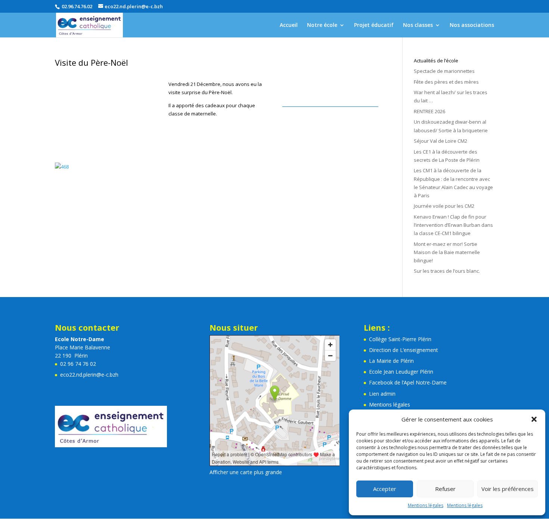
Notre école (322, 25)
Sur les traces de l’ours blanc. (447, 271)
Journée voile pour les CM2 (444, 206)
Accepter (384, 488)
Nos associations (472, 25)
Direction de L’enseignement (403, 349)
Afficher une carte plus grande (246, 472)
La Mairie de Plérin (391, 360)
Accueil (289, 25)
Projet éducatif (374, 25)
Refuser (445, 488)
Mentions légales (425, 505)
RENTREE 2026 (429, 111)
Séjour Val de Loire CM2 (440, 141)
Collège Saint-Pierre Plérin (400, 339)
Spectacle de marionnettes (444, 71)
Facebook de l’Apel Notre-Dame (408, 382)
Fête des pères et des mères (446, 81)
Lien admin (382, 393)
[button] (534, 419)
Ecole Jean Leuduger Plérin (401, 371)
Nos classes (418, 25)
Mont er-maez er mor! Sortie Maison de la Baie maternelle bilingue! (447, 252)
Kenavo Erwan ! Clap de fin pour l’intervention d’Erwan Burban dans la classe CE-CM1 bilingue (453, 225)
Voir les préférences (507, 488)
